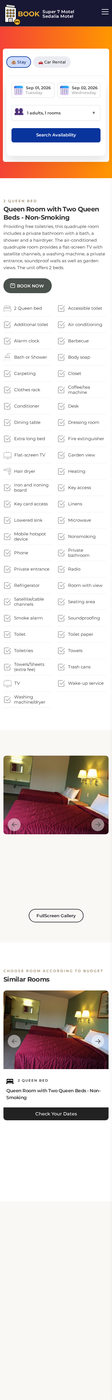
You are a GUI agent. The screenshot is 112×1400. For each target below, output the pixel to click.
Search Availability (56, 135)
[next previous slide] (14, 824)
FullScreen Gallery (56, 915)
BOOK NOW (30, 286)
